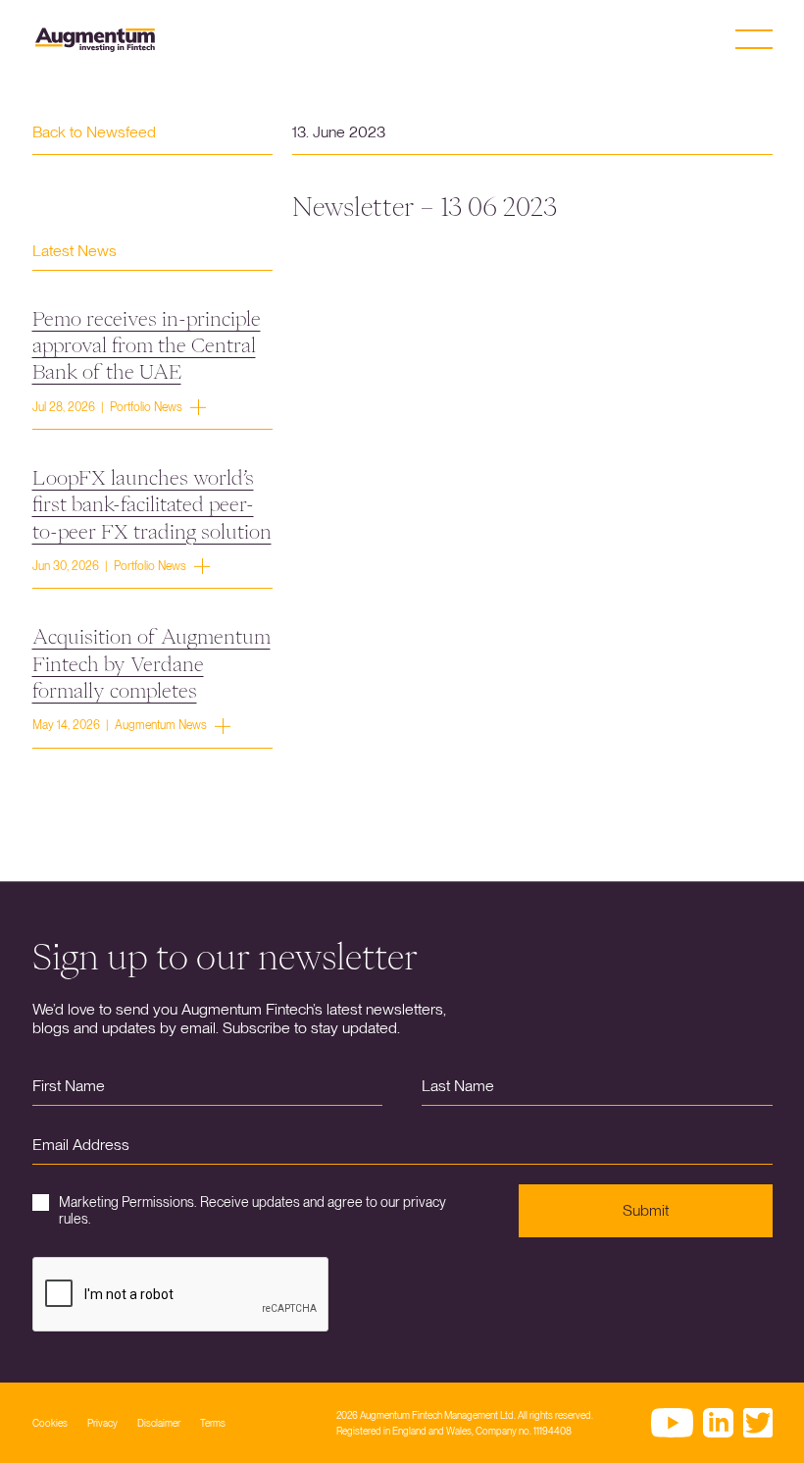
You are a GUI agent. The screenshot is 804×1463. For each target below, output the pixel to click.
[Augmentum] (95, 40)
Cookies (50, 1423)
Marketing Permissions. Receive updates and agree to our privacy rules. (252, 1210)
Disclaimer (158, 1423)
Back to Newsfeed (94, 132)
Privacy (102, 1423)
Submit (646, 1210)
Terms (213, 1423)
